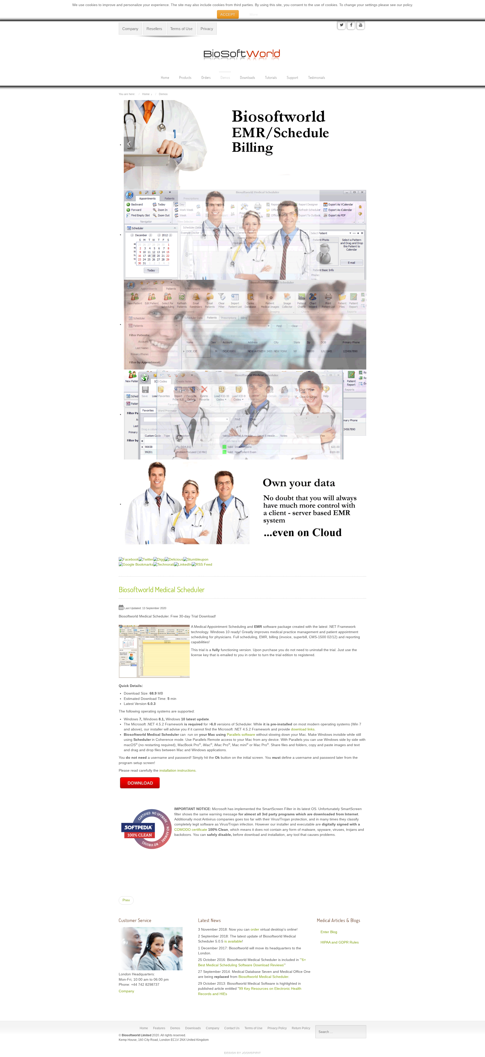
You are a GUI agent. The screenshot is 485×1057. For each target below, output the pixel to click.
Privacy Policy (277, 1028)
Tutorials (271, 77)
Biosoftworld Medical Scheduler (263, 977)
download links (302, 729)
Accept (227, 14)
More (254, 14)
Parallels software (241, 735)
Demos (225, 77)
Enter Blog (329, 932)
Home (165, 77)
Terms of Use (181, 29)
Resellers (154, 29)
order (255, 929)
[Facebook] (351, 25)
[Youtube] (361, 25)
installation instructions (177, 770)
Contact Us (231, 1028)
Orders (205, 77)
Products (185, 77)
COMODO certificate (190, 830)
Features (159, 1028)
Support (292, 77)
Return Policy (301, 1028)
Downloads (247, 77)
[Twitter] (341, 25)
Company (130, 29)
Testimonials (316, 77)
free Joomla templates (242, 1053)
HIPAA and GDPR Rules (340, 942)
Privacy (207, 29)
